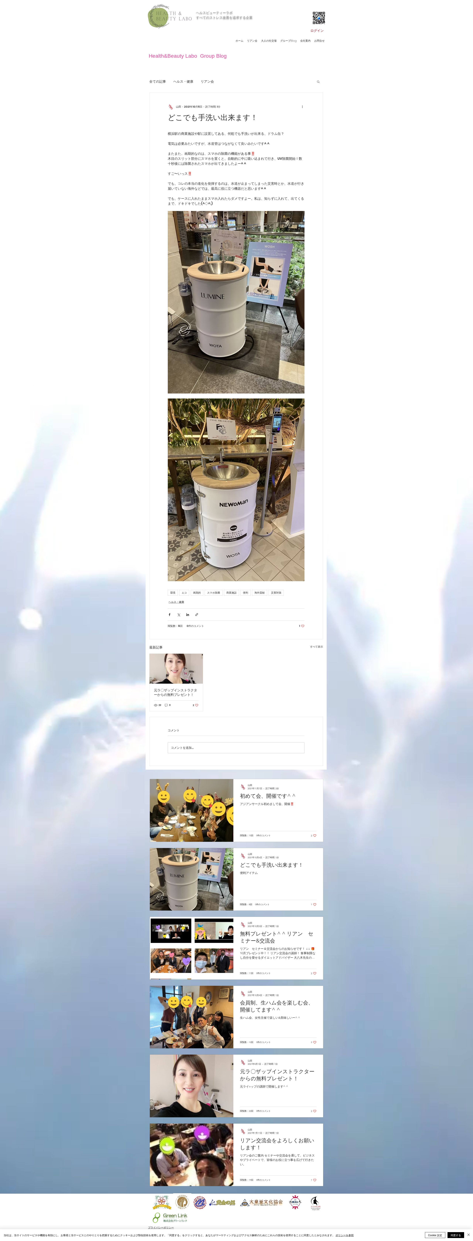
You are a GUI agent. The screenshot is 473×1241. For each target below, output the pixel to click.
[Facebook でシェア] (169, 614)
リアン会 (207, 81)
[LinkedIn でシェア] (187, 614)
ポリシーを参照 (345, 1235)
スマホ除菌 (213, 593)
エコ (184, 593)
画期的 (197, 593)
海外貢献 (259, 593)
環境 (172, 593)
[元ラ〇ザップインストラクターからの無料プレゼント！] (176, 669)
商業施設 (231, 593)
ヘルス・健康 (183, 81)
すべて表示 (316, 647)
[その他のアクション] (302, 107)
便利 (245, 593)
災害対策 (276, 593)
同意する (456, 1235)
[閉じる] (468, 1235)
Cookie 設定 (435, 1235)
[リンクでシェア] (196, 614)
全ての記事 (157, 81)
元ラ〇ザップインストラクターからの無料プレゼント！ (175, 692)
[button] (318, 81)
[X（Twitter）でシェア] (178, 614)
